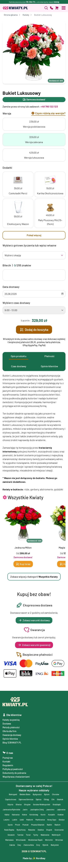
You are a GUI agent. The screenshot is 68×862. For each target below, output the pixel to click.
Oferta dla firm (9, 731)
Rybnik (45, 845)
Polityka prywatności (13, 769)
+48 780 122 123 (49, 106)
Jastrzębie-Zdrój (37, 809)
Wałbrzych (56, 835)
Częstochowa (10, 799)
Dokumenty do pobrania (14, 773)
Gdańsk (60, 799)
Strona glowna (11, 14)
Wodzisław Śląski (35, 840)
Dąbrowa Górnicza (26, 799)
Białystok (55, 845)
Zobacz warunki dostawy (36, 620)
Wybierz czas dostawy (16, 302)
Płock (17, 825)
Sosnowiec (59, 830)
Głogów (27, 804)
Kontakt (6, 761)
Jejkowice (61, 809)
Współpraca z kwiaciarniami (16, 776)
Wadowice (45, 835)
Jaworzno (50, 809)
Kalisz (7, 814)
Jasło (25, 809)
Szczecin (11, 835)
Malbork (29, 820)
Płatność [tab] (49, 356)
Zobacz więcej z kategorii (34, 576)
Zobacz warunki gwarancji (36, 644)
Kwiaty (26, 14)
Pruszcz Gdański (37, 825)
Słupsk (49, 830)
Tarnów (20, 835)
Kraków (61, 814)
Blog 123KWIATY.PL (12, 742)
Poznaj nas (8, 757)
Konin (43, 814)
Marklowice (40, 820)
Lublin (14, 820)
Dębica (38, 799)
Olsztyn (62, 820)
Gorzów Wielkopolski (41, 804)
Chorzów (55, 794)
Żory (38, 845)
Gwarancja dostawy (12, 735)
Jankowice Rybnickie (11, 809)
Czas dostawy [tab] (18, 366)
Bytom (46, 794)
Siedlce (41, 830)
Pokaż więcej (34, 235)
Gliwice (19, 804)
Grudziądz (57, 804)
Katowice (15, 814)
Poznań (25, 825)
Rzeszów (31, 830)
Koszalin (51, 814)
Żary (19, 845)
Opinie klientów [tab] (49, 366)
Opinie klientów (10, 738)
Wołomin (49, 840)
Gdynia (10, 804)
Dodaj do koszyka (36, 329)
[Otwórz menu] (63, 8)
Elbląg (46, 799)
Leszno (6, 820)
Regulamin (8, 765)
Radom (57, 825)
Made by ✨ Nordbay (34, 858)
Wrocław (59, 840)
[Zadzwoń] (46, 8)
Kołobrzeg (33, 814)
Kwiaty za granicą (11, 719)
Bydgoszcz (37, 794)
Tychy (35, 835)
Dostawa (7, 723)
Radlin (49, 825)
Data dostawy (11, 286)
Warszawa (9, 840)
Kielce (24, 814)
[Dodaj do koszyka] (57, 8)
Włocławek (21, 840)
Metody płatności (11, 727)
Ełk (53, 799)
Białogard (13, 794)
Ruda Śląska (9, 830)
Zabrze (12, 845)
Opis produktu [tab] (18, 356)
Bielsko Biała (25, 794)
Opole (10, 825)
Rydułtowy (21, 830)
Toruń (28, 835)
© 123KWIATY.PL (34, 851)
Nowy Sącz (51, 820)
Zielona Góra (29, 845)
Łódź (22, 820)
